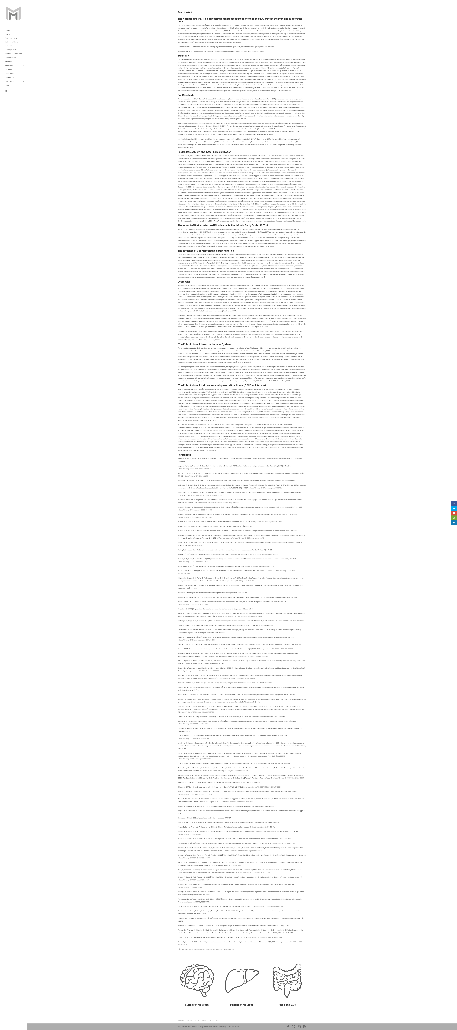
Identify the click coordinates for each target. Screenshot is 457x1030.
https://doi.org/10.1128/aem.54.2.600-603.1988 (195, 510)
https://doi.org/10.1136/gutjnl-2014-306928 (269, 906)
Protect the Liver (257, 51)
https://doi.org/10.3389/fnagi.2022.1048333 (227, 502)
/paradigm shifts (11, 50)
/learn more (9, 81)
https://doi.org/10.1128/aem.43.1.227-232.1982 (195, 794)
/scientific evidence (12, 46)
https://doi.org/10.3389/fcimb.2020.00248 (253, 656)
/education (9, 65)
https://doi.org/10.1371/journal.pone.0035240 (194, 759)
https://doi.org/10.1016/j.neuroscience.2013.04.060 (196, 640)
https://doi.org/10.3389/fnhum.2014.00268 (193, 738)
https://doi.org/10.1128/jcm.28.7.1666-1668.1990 (195, 517)
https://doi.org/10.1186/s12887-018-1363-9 (193, 604)
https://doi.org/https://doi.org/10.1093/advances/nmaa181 (242, 538)
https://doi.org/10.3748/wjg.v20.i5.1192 (240, 678)
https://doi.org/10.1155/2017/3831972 (239, 802)
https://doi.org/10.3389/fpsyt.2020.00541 (206, 495)
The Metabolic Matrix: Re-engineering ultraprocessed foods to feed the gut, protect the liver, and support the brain (240, 20)
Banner (189, 1020)
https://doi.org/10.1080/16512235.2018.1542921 (263, 787)
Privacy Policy (214, 1020)
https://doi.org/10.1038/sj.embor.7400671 (263, 554)
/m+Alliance (9, 77)
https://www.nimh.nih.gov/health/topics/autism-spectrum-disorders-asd (207, 949)
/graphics (8, 61)
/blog (7, 85)
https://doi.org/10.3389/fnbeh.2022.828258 (194, 858)
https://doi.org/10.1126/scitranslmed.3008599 (194, 469)
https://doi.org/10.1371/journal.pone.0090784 (265, 488)
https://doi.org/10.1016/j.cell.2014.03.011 (267, 522)
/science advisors (11, 42)
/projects (8, 69)
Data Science (200, 1020)
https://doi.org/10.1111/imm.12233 (196, 476)
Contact (181, 1020)
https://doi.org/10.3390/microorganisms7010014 (244, 851)
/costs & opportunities (13, 54)
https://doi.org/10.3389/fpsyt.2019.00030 (203, 671)
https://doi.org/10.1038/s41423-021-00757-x (277, 649)
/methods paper (11, 38)
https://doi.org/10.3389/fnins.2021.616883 (288, 778)
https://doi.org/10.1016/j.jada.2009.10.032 (193, 562)
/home (7, 30)
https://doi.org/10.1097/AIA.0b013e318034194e (265, 937)
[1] (207, 392)
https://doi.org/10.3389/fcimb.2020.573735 (254, 872)
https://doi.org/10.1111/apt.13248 (190, 887)
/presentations (10, 58)
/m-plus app (9, 73)
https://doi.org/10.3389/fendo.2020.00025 (193, 880)
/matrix (7, 34)
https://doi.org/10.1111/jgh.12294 (283, 843)
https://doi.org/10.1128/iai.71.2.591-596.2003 (287, 621)
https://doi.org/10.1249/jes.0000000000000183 (230, 771)
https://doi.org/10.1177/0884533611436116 (193, 724)
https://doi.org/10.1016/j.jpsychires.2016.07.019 (197, 712)
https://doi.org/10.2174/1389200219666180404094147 (242, 616)
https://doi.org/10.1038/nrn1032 (189, 834)
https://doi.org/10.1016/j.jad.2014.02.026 (239, 581)
